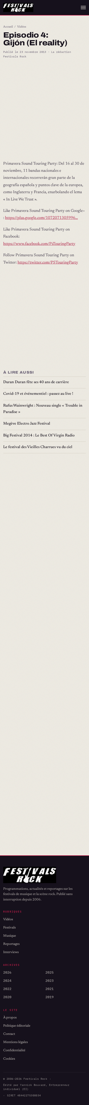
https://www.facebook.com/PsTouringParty (39, 244)
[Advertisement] (44, 109)
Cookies (9, 1059)
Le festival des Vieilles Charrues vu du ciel (37, 447)
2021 (49, 989)
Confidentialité (14, 1050)
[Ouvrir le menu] (83, 7)
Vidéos (21, 27)
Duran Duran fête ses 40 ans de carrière (36, 382)
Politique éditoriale (16, 1026)
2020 (7, 997)
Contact (9, 1034)
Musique (9, 936)
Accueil (8, 27)
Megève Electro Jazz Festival (26, 424)
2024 (7, 980)
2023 (49, 980)
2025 (49, 972)
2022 (7, 989)
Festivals (9, 927)
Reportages (11, 944)
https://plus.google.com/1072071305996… (41, 218)
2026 (7, 972)
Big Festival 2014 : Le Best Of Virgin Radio (39, 436)
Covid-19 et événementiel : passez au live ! (38, 394)
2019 (49, 997)
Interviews (11, 952)
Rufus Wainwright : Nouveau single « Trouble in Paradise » (42, 409)
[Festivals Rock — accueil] (18, 7)
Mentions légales (15, 1042)
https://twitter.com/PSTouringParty (48, 263)
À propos (10, 1017)
